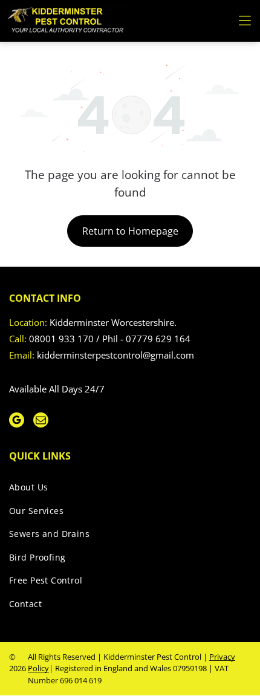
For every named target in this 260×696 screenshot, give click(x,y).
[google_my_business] (16, 421)
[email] (40, 421)
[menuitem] (125, 489)
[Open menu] (245, 21)
